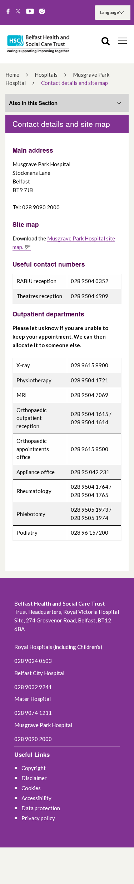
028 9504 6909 (89, 296)
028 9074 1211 (33, 712)
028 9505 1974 (89, 518)
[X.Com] (18, 12)
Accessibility (36, 798)
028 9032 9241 (33, 687)
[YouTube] (30, 12)
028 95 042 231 (90, 472)
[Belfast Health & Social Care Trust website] (39, 44)
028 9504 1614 (89, 422)
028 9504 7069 (89, 395)
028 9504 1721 (89, 380)
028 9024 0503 (33, 661)
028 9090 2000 (33, 739)
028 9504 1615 (89, 414)
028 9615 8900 (89, 365)
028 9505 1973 (89, 509)
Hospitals (46, 74)
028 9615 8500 (89, 449)
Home (12, 74)
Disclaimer (34, 778)
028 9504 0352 (89, 281)
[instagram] (42, 12)
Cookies (31, 788)
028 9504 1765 (89, 495)
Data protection (40, 808)
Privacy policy (38, 818)
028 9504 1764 (89, 486)
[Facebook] (8, 12)
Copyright (33, 768)
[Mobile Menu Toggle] (122, 40)
